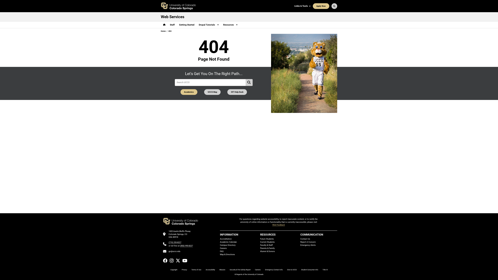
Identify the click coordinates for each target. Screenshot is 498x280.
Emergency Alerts (308, 245)
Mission (222, 270)
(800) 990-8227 (186, 246)
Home (163, 31)
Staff (172, 24)
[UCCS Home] (180, 6)
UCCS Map (212, 92)
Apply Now (321, 6)
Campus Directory (228, 245)
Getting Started (186, 24)
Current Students (267, 242)
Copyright (173, 270)
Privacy (184, 270)
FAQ (221, 251)
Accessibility (210, 270)
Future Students (267, 239)
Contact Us (305, 239)
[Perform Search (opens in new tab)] (249, 82)
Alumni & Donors (267, 251)
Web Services (172, 17)
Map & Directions (227, 254)
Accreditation (226, 239)
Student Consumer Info (309, 270)
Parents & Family (267, 248)
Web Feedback (278, 225)
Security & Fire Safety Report (240, 270)
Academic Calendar (228, 242)
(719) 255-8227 (175, 242)
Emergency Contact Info (274, 270)
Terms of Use (196, 270)
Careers (223, 248)
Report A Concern (308, 242)
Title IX (325, 270)
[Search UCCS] (334, 6)
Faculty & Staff (266, 245)
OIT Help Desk (237, 92)
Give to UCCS (292, 270)
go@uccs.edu (174, 251)
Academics (189, 92)
